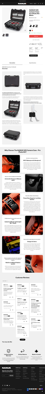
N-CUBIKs (32, 371)
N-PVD (24, 374)
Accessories (18, 378)
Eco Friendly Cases (34, 379)
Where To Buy (41, 376)
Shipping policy (19, 389)
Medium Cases (18, 371)
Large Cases (18, 373)
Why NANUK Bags (26, 378)
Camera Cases (33, 373)
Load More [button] (22, 339)
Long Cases (18, 374)
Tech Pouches (25, 373)
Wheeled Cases (18, 376)
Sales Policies (41, 381)
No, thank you (7, 381)
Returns (40, 373)
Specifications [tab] (32, 63)
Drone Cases (33, 374)
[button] (36, 20)
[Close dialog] (14, 373)
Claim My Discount (7, 378)
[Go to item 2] (7, 35)
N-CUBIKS (24, 376)
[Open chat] (42, 391)
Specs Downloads (42, 374)
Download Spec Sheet (33, 55)
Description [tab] (12, 63)
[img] (6, 284)
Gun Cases (32, 378)
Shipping (40, 371)
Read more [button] (24, 291)
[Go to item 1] (3, 35)
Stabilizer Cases (33, 376)
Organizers (24, 371)
